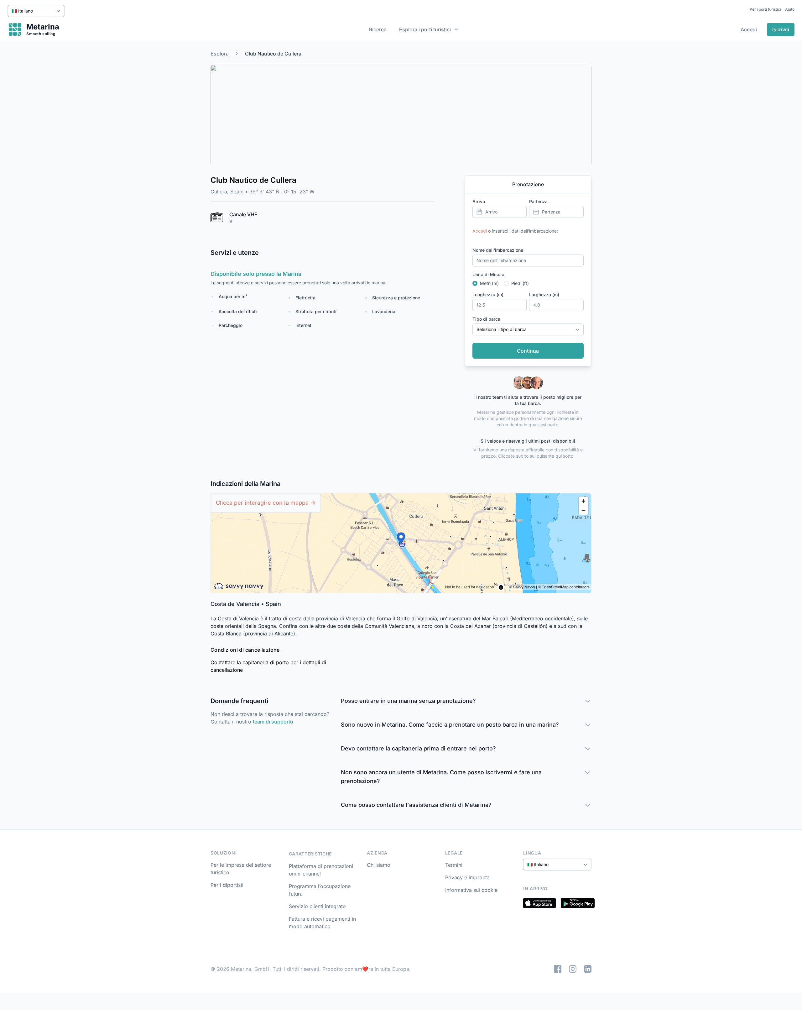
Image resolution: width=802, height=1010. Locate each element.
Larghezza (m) (544, 294)
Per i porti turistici (765, 9)
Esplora (220, 53)
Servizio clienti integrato (317, 906)
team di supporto (273, 721)
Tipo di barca (486, 319)
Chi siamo (378, 865)
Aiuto (789, 9)
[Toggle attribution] (501, 587)
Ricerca (378, 29)
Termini (453, 865)
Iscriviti (780, 29)
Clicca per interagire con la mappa (265, 502)
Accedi (749, 29)
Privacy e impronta (467, 877)
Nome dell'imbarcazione (497, 250)
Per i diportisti (227, 885)
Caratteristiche (310, 853)
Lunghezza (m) (487, 294)
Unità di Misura (488, 274)
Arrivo (478, 201)
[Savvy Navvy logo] (238, 586)
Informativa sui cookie (471, 890)
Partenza (538, 201)
